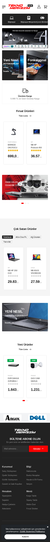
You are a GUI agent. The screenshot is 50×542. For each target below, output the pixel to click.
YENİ (10, 360)
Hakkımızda (31, 471)
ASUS (33, 267)
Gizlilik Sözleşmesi (10, 480)
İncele (6, 71)
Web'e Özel (31, 504)
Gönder (36, 449)
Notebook (7, 237)
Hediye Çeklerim (8, 504)
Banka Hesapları (33, 475)
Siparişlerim (7, 496)
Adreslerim (6, 509)
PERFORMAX (12, 142)
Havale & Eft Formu (34, 480)
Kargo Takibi (31, 496)
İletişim (29, 484)
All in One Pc (21, 237)
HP (32, 142)
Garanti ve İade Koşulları (12, 484)
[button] (22, 203)
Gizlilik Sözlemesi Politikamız (32, 531)
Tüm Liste (23, 116)
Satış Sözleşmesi (9, 471)
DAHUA (10, 375)
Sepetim (5, 500)
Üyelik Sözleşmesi (9, 475)
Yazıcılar (7, 241)
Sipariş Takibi (31, 500)
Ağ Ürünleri (35, 237)
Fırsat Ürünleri (32, 509)
